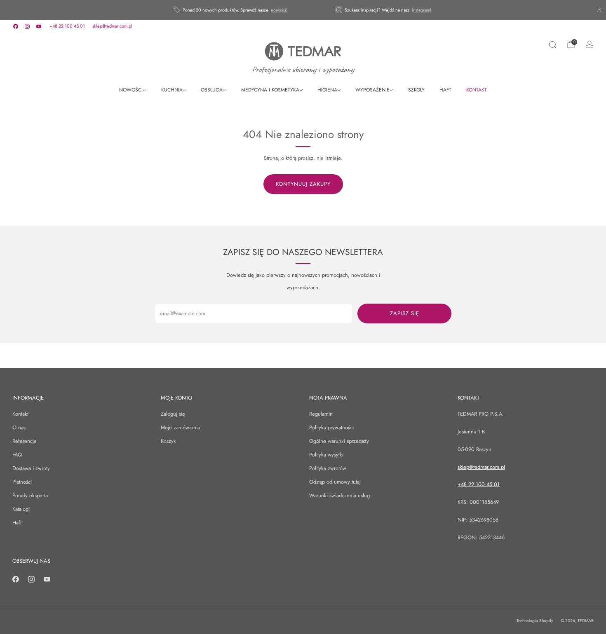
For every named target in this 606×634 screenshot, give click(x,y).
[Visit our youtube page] (39, 26)
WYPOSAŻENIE (372, 90)
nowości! (279, 10)
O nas (19, 427)
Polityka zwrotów (327, 468)
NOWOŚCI (131, 90)
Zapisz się (404, 313)
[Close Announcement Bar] (599, 10)
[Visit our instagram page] (27, 26)
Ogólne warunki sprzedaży (339, 441)
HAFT (445, 90)
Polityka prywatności (331, 427)
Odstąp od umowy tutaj (335, 482)
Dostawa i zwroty (31, 468)
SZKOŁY (416, 90)
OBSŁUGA (212, 90)
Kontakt (20, 414)
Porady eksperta (30, 495)
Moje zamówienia (180, 427)
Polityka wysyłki (326, 455)
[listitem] (231, 10)
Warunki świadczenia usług (339, 495)
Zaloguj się (173, 414)
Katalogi (21, 509)
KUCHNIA (172, 90)
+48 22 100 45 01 (67, 26)
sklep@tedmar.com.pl (112, 26)
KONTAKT (476, 90)
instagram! (421, 10)
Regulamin (321, 414)
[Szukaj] (552, 44)
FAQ (17, 455)
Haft (16, 522)
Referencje (24, 441)
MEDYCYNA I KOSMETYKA (270, 90)
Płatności (22, 482)
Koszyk (168, 441)
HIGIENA (327, 90)
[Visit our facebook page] (15, 26)
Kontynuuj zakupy (303, 184)
